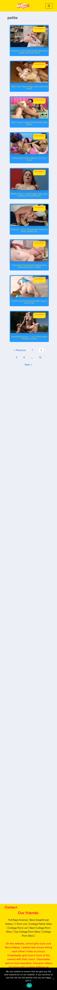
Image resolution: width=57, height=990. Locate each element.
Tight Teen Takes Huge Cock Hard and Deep (29, 87)
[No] (53, 978)
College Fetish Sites (40, 923)
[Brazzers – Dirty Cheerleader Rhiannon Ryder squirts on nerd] (29, 46)
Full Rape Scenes (18, 919)
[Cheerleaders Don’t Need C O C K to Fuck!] (29, 153)
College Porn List (18, 927)
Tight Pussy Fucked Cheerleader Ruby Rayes (29, 123)
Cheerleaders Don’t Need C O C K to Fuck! (29, 159)
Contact (11, 907)
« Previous (20, 350)
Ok (29, 985)
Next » (28, 364)
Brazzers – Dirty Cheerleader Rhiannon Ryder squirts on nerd (29, 51)
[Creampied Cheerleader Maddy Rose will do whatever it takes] (29, 260)
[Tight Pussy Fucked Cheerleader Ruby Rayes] (29, 117)
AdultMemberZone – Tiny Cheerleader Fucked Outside (29, 337)
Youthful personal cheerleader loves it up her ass (29, 302)
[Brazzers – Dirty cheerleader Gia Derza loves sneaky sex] (29, 224)
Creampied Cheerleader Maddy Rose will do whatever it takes (29, 266)
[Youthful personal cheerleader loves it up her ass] (29, 296)
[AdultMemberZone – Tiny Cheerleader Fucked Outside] (29, 332)
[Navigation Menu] (48, 5)
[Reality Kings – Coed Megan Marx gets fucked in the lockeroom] (29, 189)
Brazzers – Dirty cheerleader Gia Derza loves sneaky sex (29, 230)
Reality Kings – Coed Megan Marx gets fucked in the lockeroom (29, 194)
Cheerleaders (39, 28)
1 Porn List (21, 923)
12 (40, 357)
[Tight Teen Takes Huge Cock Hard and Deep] (29, 81)
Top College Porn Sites (27, 931)
